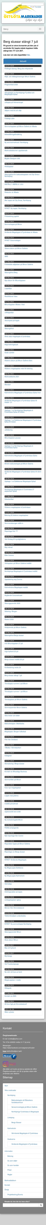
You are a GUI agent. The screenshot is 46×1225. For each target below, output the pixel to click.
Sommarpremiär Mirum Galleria (16, 707)
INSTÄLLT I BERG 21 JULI (14, 184)
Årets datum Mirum (11, 940)
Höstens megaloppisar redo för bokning (18, 368)
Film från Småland (11, 739)
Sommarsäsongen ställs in (14, 523)
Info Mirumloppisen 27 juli (14, 643)
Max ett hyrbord (10, 948)
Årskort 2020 (9, 619)
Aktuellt (23, 61)
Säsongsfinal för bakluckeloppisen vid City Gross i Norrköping (22, 175)
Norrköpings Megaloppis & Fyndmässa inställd (21, 571)
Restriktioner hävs (11, 296)
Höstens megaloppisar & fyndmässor (18, 507)
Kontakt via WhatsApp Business (16, 771)
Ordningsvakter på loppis (13, 892)
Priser (9, 1170)
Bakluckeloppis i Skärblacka (14, 723)
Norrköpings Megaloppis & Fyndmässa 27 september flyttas (19, 490)
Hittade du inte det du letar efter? (17, 1201)
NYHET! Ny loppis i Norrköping (15, 208)
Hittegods (8, 988)
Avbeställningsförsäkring (13, 134)
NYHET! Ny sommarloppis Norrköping (18, 924)
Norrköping (11, 1095)
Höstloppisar (9, 166)
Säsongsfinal (9, 328)
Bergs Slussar (16, 1122)
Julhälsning (9, 430)
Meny (5, 28)
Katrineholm (11, 1128)
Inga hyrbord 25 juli (11, 651)
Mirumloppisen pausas (13, 438)
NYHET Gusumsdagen (13, 240)
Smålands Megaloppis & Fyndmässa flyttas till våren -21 (23, 472)
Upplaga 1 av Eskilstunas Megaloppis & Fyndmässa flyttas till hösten (23, 421)
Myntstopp (8, 956)
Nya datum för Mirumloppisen (15, 280)
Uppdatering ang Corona (13, 579)
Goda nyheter (9, 352)
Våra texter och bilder (12, 715)
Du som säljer (12, 1161)
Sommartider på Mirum (13, 779)
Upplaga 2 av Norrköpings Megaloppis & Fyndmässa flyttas (19, 447)
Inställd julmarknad (11, 803)
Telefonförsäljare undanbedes (15, 916)
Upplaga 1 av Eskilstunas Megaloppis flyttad (20, 481)
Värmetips (8, 884)
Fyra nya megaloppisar (13, 787)
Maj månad (9, 547)
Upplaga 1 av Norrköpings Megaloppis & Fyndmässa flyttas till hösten (19, 411)
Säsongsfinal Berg (11, 272)
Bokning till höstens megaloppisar (16, 515)
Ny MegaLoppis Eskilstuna (14, 868)
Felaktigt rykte (10, 118)
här (28, 55)
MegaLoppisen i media (13, 980)
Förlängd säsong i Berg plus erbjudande (19, 68)
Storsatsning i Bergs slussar (14, 763)
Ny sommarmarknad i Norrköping (16, 142)
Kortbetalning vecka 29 (13, 667)
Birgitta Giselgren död (12, 158)
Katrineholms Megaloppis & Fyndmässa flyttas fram (23, 392)
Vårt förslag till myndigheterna (15, 539)
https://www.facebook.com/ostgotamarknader (19, 1048)
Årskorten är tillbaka (12, 192)
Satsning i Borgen (11, 611)
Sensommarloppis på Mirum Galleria (24, 1107)
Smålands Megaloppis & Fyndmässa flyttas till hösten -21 (21, 401)
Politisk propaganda (12, 828)
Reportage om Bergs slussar (15, 852)
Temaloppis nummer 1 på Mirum (16, 691)
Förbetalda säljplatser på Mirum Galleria (19, 264)
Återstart (8, 384)
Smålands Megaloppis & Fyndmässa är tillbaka (21, 232)
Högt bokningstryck (11, 344)
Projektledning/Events (15, 1194)
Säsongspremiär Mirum (13, 932)
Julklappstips (9, 312)
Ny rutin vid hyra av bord (13, 972)
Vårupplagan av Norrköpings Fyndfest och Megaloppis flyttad (19, 93)
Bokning (10, 1156)
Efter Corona (9, 555)
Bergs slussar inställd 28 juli (14, 659)
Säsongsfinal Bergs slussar (14, 635)
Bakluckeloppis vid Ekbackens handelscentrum (22, 1101)
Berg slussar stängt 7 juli (13, 675)
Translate (37, 7)
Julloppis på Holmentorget (14, 102)
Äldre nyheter (9, 1012)
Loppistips (8, 288)
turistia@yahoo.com (15, 1039)
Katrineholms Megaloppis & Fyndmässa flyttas (21, 455)
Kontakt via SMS (10, 996)
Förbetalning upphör (12, 216)
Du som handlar (13, 1165)
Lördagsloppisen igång (13, 900)
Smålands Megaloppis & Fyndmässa (24, 1144)
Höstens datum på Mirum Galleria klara (18, 360)
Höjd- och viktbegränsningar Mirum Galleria (20, 76)
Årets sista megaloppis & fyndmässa (17, 336)
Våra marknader (10, 1090)
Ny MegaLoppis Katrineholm (15, 876)
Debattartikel (9, 499)
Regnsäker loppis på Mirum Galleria (17, 844)
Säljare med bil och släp (13, 110)
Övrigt (7, 1189)
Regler (9, 1174)
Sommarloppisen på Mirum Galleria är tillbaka (21, 126)
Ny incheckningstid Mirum (14, 820)
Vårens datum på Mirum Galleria (16, 248)
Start (6, 1085)
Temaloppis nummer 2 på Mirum (16, 683)
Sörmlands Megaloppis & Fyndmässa (25, 1133)
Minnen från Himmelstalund (14, 908)
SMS (6, 256)
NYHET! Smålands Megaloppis (15, 860)
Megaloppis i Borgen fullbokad (15, 731)
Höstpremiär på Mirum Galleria (15, 627)
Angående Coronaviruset (13, 595)
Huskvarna (11, 1139)
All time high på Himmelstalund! (16, 1004)
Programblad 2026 (11, 84)
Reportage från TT (11, 531)
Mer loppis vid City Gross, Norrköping (18, 200)
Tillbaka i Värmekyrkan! (13, 747)
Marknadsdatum (10, 1180)
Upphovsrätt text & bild (13, 811)
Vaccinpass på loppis (12, 320)
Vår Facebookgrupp (12, 964)
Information (9, 1151)
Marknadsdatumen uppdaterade (16, 150)
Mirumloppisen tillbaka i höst (15, 304)
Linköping (10, 1117)
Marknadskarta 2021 (12, 376)
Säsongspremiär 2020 (12, 603)
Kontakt (7, 1185)
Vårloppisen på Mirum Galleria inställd (18, 563)
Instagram (8, 755)
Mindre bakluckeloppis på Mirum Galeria (19, 463)
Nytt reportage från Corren (14, 836)
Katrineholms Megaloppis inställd (16, 587)
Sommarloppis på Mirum (13, 224)
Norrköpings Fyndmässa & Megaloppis (25, 1111)
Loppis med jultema (11, 795)
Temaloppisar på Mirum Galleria (16, 699)
